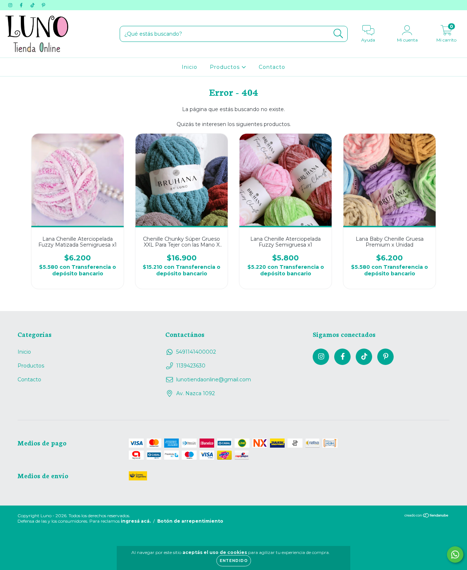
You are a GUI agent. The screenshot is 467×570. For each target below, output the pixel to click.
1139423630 (190, 365)
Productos (226, 67)
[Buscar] (338, 33)
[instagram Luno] (10, 5)
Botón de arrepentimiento (190, 521)
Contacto (272, 67)
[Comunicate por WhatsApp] (455, 554)
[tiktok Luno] (33, 5)
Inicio (189, 67)
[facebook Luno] (21, 5)
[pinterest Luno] (43, 5)
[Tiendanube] (426, 516)
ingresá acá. (136, 521)
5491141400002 (196, 352)
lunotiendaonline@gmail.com (213, 379)
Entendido (234, 560)
